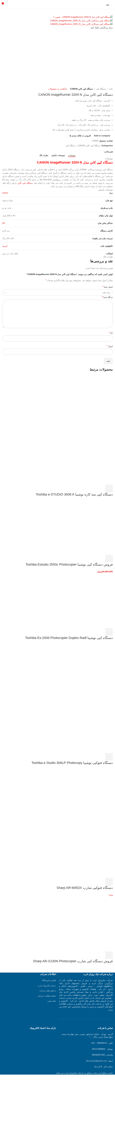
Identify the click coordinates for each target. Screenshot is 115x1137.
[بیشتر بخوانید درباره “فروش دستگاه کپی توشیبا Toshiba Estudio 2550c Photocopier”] (109, 558)
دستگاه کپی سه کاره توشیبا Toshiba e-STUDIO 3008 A (74, 494)
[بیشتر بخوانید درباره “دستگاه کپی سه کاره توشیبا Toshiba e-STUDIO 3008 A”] (109, 488)
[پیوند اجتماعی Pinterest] (95, 152)
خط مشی (51, 1001)
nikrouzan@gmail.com (96, 1061)
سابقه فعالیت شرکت (46, 996)
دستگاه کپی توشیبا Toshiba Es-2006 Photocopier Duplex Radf (69, 638)
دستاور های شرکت (47, 990)
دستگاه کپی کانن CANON (81, 89)
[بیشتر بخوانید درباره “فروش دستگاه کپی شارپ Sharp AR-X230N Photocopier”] (109, 955)
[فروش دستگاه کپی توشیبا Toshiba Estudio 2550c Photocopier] (90, 527)
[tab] (71, 155)
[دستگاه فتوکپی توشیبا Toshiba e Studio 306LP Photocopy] (90, 670)
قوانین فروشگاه (49, 980)
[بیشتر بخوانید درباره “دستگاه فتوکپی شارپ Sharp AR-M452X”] (109, 882)
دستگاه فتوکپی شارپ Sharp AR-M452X (85, 888)
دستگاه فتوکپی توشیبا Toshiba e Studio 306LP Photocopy (72, 763)
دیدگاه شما (107, 297)
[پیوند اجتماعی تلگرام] (88, 152)
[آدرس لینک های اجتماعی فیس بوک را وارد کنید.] (102, 152)
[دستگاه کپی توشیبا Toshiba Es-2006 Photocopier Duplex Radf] (90, 600)
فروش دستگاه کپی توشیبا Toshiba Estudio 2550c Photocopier (69, 564)
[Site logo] (57, 4)
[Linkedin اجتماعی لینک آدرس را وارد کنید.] (91, 152)
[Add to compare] (93, 488)
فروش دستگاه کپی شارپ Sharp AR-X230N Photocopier (73, 961)
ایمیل (110, 346)
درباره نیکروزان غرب (47, 985)
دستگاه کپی (101, 89)
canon (5, 193)
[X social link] (98, 152)
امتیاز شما (107, 286)
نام (111, 332)
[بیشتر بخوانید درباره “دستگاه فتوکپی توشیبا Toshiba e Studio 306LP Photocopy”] (109, 757)
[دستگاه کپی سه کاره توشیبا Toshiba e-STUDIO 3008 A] (90, 402)
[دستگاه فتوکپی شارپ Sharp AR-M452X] (90, 795)
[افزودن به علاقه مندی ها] (84, 488)
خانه (111, 89)
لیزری (4, 246)
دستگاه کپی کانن (25, 183)
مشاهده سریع (101, 488)
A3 (3, 223)
